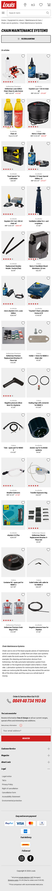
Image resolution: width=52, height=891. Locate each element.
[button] (47, 13)
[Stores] (25, 5)
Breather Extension (13, 493)
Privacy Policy (7, 784)
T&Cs (4, 780)
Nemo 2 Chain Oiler (38, 134)
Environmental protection (12, 801)
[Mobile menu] (3, 13)
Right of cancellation (10, 788)
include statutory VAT (26, 877)
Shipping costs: (13, 880)
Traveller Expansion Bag (38, 493)
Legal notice (6, 776)
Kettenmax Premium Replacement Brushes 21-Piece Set (13, 358)
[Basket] (49, 5)
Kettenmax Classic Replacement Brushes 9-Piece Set (38, 537)
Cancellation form (9, 793)
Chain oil (13, 134)
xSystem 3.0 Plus (13, 535)
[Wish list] (41, 5)
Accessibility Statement (11, 797)
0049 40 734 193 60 (29, 701)
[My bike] (33, 5)
